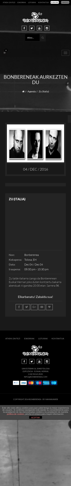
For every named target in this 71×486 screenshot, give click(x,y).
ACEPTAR (35, 417)
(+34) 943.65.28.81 (35, 374)
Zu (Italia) (17, 199)
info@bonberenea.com (35, 377)
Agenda (32, 91)
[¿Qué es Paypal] (16, 383)
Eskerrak (21, 2)
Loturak (32, 2)
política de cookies (15, 414)
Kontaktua (43, 2)
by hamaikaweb (50, 399)
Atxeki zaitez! (9, 2)
